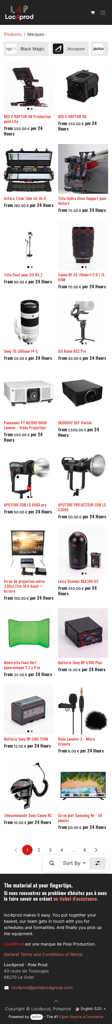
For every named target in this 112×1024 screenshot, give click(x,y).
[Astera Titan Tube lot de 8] (29, 169)
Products (13, 34)
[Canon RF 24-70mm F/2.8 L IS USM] (83, 245)
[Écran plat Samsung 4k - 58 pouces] (83, 786)
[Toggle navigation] (103, 12)
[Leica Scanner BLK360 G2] (83, 552)
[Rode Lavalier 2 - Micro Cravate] (83, 709)
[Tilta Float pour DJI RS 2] (29, 245)
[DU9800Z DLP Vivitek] (83, 393)
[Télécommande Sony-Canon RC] (29, 786)
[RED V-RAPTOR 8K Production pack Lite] (29, 87)
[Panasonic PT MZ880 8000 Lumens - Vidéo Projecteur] (29, 393)
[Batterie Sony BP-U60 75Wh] (29, 709)
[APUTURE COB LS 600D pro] (29, 475)
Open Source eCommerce (81, 1016)
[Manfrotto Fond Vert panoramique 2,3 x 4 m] (29, 633)
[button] (52, 863)
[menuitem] (26, 48)
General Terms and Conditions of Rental (43, 954)
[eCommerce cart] (92, 12)
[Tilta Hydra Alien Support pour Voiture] (83, 169)
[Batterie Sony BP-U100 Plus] (83, 633)
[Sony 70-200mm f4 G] (29, 322)
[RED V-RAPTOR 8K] (83, 87)
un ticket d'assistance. (75, 898)
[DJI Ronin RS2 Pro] (83, 322)
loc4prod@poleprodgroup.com (42, 987)
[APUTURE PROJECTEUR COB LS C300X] (83, 475)
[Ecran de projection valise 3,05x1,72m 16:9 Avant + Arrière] (29, 552)
